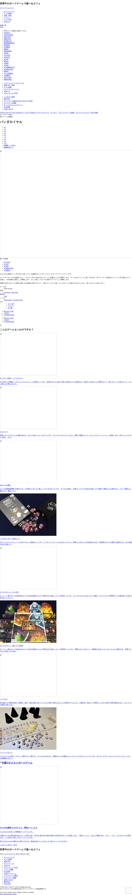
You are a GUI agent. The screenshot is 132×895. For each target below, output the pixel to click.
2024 (5, 296)
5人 (5, 133)
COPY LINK (9, 311)
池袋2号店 (7, 39)
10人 (5, 143)
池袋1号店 (7, 37)
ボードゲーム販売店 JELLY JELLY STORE (18, 101)
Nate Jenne (14, 292)
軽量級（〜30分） (10, 145)
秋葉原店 (7, 45)
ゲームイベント (9, 863)
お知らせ (7, 865)
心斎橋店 (7, 75)
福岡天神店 (8, 79)
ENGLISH (7, 884)
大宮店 (6, 65)
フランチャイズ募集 (11, 876)
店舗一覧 (7, 861)
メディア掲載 (8, 869)
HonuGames (8, 300)
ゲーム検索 (8, 859)
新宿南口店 (8, 41)
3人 (5, 129)
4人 (5, 131)
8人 (5, 139)
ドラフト (11, 306)
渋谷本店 (7, 33)
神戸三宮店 (8, 77)
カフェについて (9, 857)
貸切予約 (7, 99)
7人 (5, 137)
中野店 (6, 53)
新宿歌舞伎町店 (9, 43)
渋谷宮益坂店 (8, 35)
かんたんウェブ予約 (11, 867)
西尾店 (6, 71)
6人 (5, 135)
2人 (5, 127)
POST (6, 313)
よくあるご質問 (9, 97)
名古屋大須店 (8, 69)
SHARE (11, 315)
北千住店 (7, 55)
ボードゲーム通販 (10, 103)
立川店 (6, 59)
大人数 (10, 308)
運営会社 (7, 882)
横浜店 (6, 61)
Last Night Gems (17, 300)
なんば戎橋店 (8, 73)
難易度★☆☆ (8, 147)
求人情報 (7, 107)
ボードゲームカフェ (7, 8)
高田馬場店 (8, 51)
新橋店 (6, 49)
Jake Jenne (7, 292)
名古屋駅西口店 (9, 67)
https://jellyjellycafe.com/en (8, 894)
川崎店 (6, 63)
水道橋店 (7, 47)
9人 (5, 141)
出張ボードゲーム (10, 873)
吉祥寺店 (7, 57)
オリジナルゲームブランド (13, 105)
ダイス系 (11, 304)
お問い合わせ (8, 109)
